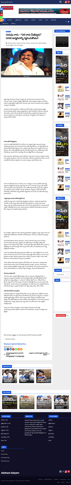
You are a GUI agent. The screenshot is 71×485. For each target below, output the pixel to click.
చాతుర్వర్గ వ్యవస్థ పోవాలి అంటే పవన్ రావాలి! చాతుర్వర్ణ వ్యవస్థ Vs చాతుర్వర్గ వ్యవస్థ (15, 354)
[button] (66, 21)
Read (68, 479)
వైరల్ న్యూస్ (53, 20)
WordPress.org (5, 461)
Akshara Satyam (10, 472)
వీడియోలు (13, 23)
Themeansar (27, 480)
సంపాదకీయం (9, 20)
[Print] (18, 349)
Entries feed (4, 454)
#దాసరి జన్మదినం (9, 45)
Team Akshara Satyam (60, 79)
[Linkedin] (10, 349)
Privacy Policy (63, 479)
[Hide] (0, 23)
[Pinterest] (13, 349)
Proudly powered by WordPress (8, 480)
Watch (62, 482)
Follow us (68, 482)
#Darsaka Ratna (11, 43)
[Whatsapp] (16, 349)
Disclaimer (56, 479)
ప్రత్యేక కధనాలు (18, 20)
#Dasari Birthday (21, 43)
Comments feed (5, 457)
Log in (2, 450)
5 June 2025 (42, 402)
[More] (21, 349)
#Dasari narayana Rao (32, 43)
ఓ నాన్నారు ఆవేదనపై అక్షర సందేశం (67, 116)
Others (58, 482)
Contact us (40, 479)
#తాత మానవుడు (42, 43)
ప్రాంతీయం (33, 20)
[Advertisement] (26, 88)
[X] (8, 349)
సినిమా (46, 20)
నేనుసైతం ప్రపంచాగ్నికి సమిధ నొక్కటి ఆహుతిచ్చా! (15, 344)
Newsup (21, 480)
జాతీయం (40, 20)
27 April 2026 (61, 76)
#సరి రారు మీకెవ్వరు (18, 45)
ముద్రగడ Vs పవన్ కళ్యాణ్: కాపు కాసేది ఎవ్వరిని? (38, 353)
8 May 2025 (60, 404)
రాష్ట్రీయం (26, 20)
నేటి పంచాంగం (5, 23)
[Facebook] (5, 349)
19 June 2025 (25, 402)
